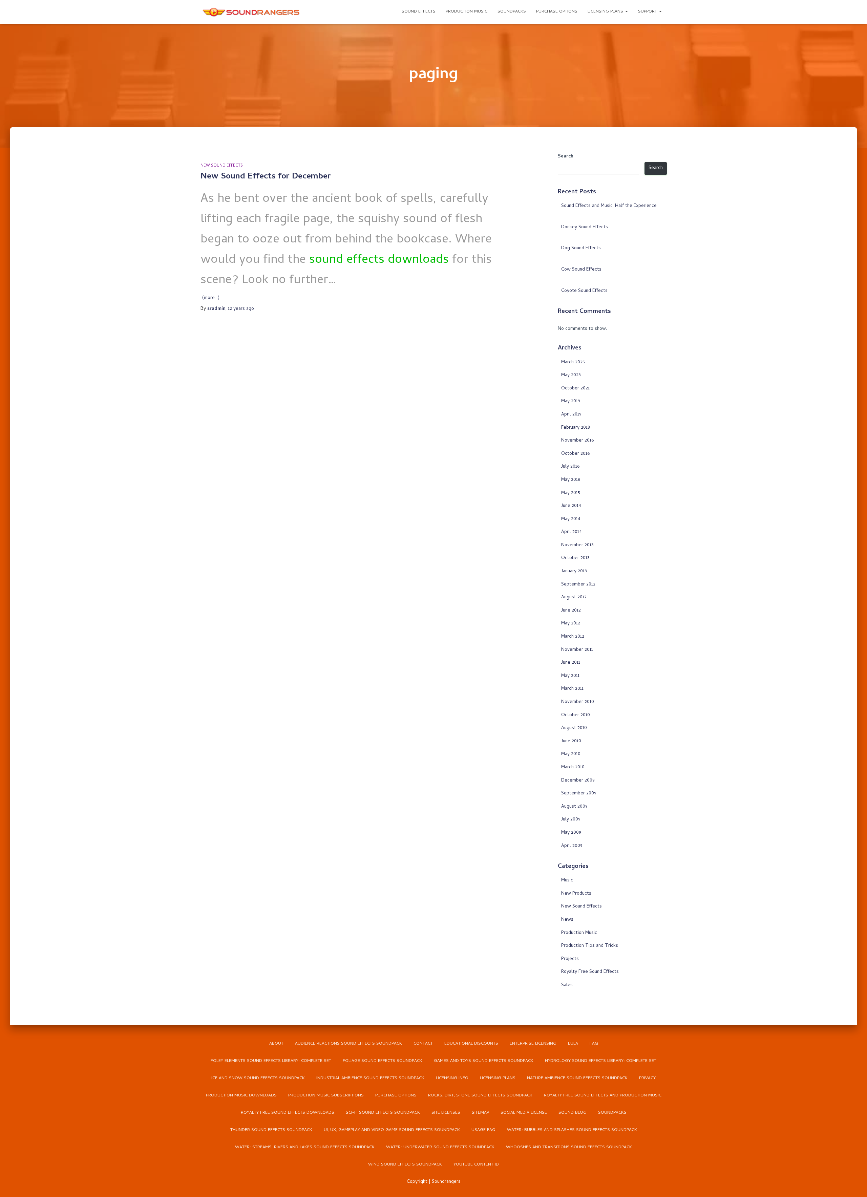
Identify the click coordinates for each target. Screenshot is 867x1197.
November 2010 (577, 702)
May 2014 (570, 519)
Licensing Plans (606, 11)
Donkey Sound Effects (584, 227)
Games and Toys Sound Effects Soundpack (483, 1061)
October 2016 (575, 454)
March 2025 (573, 362)
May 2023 (571, 375)
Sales (567, 985)
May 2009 (571, 833)
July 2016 (570, 467)
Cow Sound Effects (581, 270)
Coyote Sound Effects (584, 291)
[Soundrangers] (251, 12)
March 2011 (572, 689)
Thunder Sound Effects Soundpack (271, 1130)
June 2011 (570, 663)
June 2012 (571, 611)
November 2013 (577, 545)
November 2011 (577, 650)
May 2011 (570, 676)
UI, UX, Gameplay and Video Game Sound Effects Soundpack (392, 1130)
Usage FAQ (483, 1130)
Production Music (466, 11)
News (567, 920)
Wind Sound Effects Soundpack (405, 1164)
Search (565, 157)
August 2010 (574, 728)
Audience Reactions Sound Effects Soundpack (348, 1043)
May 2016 (570, 480)
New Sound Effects (221, 166)
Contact (423, 1043)
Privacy (647, 1078)
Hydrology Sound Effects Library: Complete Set (600, 1061)
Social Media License (524, 1112)
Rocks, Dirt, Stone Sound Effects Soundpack (480, 1095)
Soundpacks (512, 11)
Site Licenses (445, 1112)
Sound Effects (419, 11)
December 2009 (578, 781)
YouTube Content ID (476, 1164)
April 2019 (571, 415)
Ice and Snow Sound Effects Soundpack (258, 1078)
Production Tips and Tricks (589, 946)
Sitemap (480, 1112)
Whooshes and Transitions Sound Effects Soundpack (569, 1147)
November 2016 (577, 441)
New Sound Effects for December (265, 177)
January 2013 (574, 571)
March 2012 (572, 637)
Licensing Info (452, 1078)
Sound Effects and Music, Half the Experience (609, 206)
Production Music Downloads (241, 1095)
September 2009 (578, 793)
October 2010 (575, 715)
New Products (576, 894)
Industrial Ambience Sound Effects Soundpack (370, 1078)
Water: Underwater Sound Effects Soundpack (440, 1147)
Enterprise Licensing (533, 1043)
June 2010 (571, 741)
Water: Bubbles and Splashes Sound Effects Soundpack (572, 1130)
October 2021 (575, 388)
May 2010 (570, 754)
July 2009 (570, 820)
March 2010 (573, 767)
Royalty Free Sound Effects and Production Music (602, 1095)
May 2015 (570, 493)
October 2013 (575, 558)
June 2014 (571, 506)
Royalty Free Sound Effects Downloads (287, 1112)
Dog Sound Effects (581, 248)
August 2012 (574, 597)
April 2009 (572, 846)
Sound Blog (572, 1112)
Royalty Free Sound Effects (590, 972)
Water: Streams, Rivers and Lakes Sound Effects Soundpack (305, 1147)
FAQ (594, 1043)
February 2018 (575, 428)
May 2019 (570, 401)
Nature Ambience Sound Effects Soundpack (577, 1078)
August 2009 (574, 807)
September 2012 (578, 585)
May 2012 (570, 623)
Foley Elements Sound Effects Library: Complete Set (271, 1061)
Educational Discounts (471, 1043)
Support (648, 11)
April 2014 (571, 532)
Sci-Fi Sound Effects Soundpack (383, 1112)
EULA (573, 1043)
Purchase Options (556, 11)
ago (241, 309)
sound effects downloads (379, 260)
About (276, 1043)
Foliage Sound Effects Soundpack (382, 1061)
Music (567, 880)
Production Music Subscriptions (326, 1095)
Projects (570, 959)
